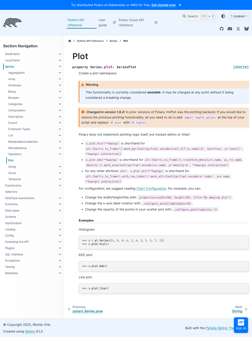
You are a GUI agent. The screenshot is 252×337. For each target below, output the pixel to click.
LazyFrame (12, 60)
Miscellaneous (17, 148)
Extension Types (19, 129)
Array (11, 79)
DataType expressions (19, 198)
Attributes (14, 85)
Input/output (13, 223)
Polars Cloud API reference (131, 22)
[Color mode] (223, 16)
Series (9, 66)
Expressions (13, 185)
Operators (15, 154)
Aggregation (16, 72)
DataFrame (12, 54)
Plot (11, 160)
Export (12, 122)
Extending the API (17, 241)
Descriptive (15, 116)
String (12, 166)
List (10, 135)
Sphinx (30, 331)
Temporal (14, 179)
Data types (12, 210)
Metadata (11, 273)
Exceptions (12, 260)
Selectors (11, 191)
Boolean (13, 97)
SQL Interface (14, 254)
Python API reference (76, 22)
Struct (12, 173)
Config (9, 235)
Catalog (10, 229)
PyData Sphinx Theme (222, 328)
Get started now (163, 5)
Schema (10, 216)
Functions (11, 204)
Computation (16, 110)
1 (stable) (238, 16)
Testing (10, 266)
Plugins (10, 248)
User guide (103, 22)
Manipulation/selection (23, 141)
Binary (12, 91)
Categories (15, 104)
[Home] (69, 41)
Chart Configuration (151, 188)
